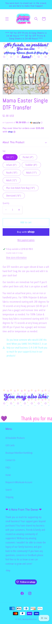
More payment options (26, 240)
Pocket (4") (28, 157)
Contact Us (10, 460)
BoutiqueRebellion (30, 619)
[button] (7, 19)
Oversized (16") (13, 195)
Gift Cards (10, 445)
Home (8, 475)
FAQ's (8, 467)
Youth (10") (11, 172)
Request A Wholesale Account (19, 482)
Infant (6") (11, 164)
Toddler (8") (31, 164)
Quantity (6, 203)
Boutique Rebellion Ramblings (19, 452)
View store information (16, 257)
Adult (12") (11, 180)
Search (9, 489)
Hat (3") (10, 157)
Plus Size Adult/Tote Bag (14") (20, 187)
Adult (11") (31, 172)
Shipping (9, 497)
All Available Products (15, 437)
